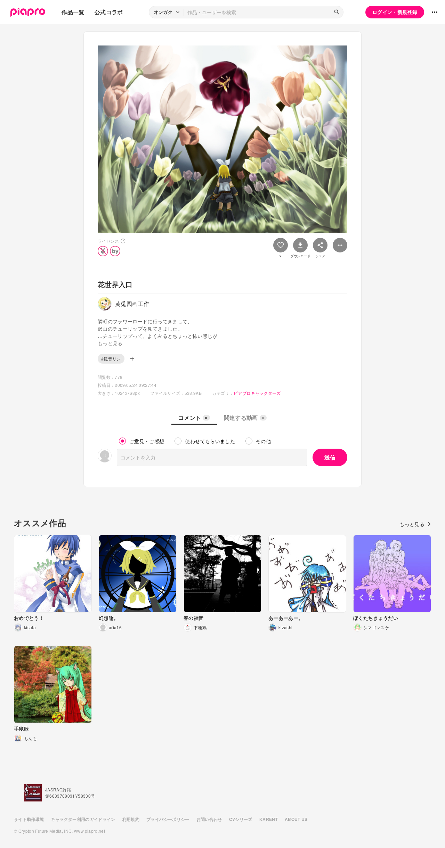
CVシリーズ (240, 819)
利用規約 (130, 819)
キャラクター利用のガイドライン (83, 819)
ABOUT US (296, 819)
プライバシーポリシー (167, 819)
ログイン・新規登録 (394, 11)
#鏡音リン (111, 358)
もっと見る (411, 524)
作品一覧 (73, 12)
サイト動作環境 (29, 819)
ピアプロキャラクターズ (257, 393)
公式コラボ (109, 12)
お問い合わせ (209, 819)
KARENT (268, 819)
